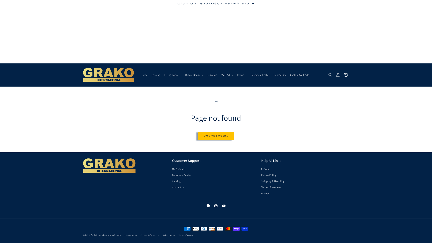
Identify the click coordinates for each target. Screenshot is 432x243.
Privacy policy (131, 235)
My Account (178, 168)
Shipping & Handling (273, 181)
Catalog (176, 181)
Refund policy (169, 235)
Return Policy (268, 175)
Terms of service (186, 235)
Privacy (265, 193)
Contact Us (178, 187)
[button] (172, 75)
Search (265, 168)
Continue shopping (216, 135)
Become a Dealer (181, 175)
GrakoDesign (97, 235)
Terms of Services (271, 187)
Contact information (150, 235)
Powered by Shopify (112, 235)
